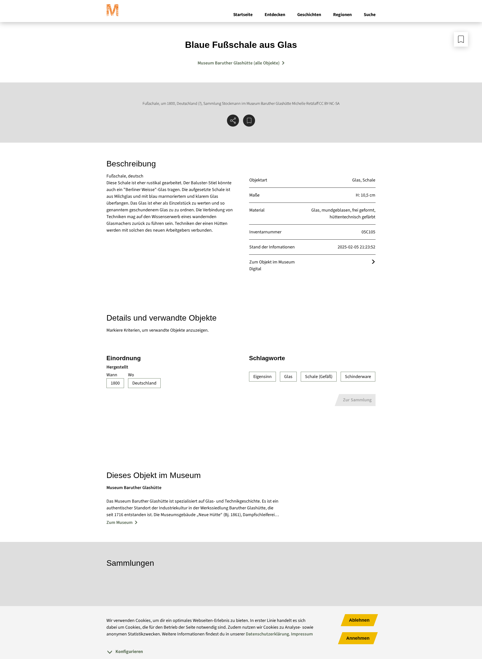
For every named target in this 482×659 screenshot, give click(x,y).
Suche (370, 15)
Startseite (243, 15)
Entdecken (275, 15)
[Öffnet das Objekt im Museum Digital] (373, 262)
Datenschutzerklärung (267, 634)
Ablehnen (359, 620)
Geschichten (309, 15)
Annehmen (358, 638)
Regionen (342, 15)
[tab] (241, 651)
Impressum (302, 634)
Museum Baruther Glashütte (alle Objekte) (239, 63)
